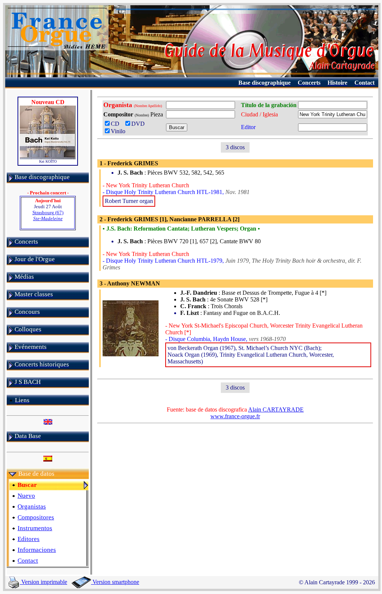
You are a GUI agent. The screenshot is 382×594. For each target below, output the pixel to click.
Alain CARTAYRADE (276, 409)
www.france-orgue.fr (235, 416)
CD (116, 124)
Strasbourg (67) (47, 215)
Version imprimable (43, 582)
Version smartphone (115, 582)
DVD (139, 124)
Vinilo (118, 131)
